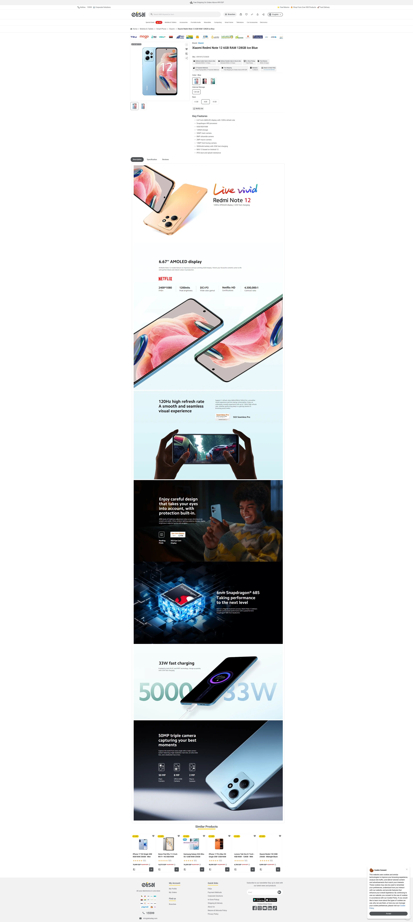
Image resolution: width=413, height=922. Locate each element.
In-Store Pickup (213, 900)
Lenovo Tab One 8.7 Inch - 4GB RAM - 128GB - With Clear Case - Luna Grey (168, 856)
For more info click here (269, 69)
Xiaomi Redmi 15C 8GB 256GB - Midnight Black (192, 855)
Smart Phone (161, 29)
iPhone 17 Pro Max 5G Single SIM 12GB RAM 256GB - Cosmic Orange (142, 856)
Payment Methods (215, 892)
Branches (172, 904)
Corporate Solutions (215, 896)
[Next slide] (279, 853)
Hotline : (84, 7)
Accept (388, 914)
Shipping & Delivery (215, 903)
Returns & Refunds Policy (217, 910)
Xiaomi (172, 29)
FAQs (210, 889)
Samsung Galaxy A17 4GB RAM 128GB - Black (219, 855)
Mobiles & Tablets (146, 29)
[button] (275, 14)
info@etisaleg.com (150, 918)
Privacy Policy (213, 914)
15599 (150, 913)
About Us (211, 907)
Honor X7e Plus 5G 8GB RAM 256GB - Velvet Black (270, 855)
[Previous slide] (134, 853)
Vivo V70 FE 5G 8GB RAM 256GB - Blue (244, 855)
